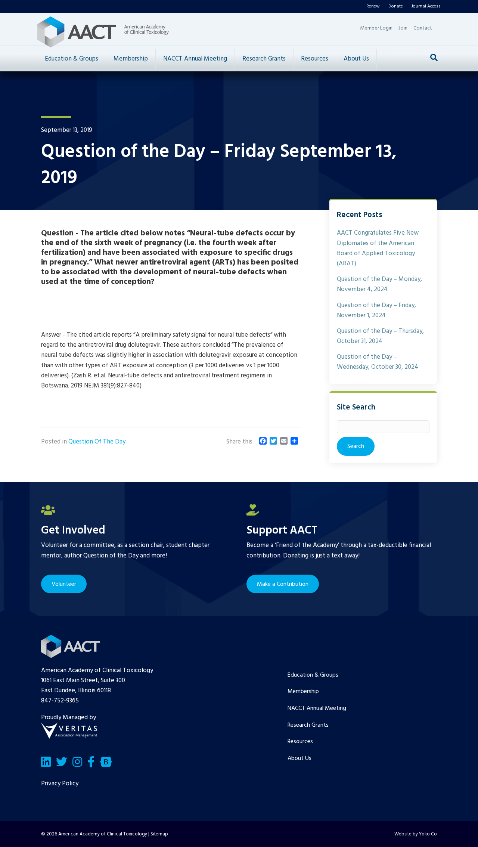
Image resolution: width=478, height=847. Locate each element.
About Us (356, 59)
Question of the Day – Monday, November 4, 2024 (379, 284)
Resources (314, 59)
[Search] (434, 57)
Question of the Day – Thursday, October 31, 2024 (380, 336)
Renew (373, 6)
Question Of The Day (96, 442)
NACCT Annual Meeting (195, 59)
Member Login (376, 28)
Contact (422, 28)
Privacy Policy (59, 784)
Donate (395, 6)
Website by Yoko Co (415, 834)
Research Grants (264, 59)
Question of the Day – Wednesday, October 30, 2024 (377, 362)
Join (402, 28)
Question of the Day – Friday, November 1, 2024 (376, 310)
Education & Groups (71, 59)
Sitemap (159, 834)
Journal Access (426, 6)
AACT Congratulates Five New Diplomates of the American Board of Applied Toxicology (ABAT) (378, 248)
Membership (131, 59)
